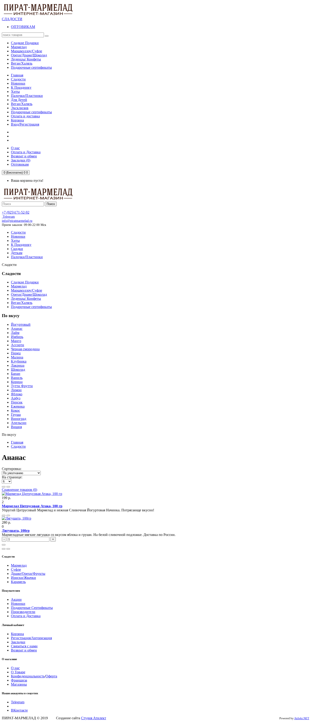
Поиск (51, 204)
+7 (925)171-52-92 (15, 212)
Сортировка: (11, 469)
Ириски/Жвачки (23, 578)
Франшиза (19, 680)
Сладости (18, 79)
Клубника (18, 361)
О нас (15, 668)
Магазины (19, 684)
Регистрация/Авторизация (31, 638)
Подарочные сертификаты (31, 112)
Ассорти (17, 345)
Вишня (16, 427)
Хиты (15, 91)
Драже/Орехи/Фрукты (28, 574)
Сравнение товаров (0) (19, 490)
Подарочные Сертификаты (32, 608)
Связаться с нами (24, 646)
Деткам (16, 253)
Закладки (18, 642)
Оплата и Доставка (26, 616)
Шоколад (18, 369)
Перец (16, 353)
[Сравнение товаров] (8, 515)
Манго (16, 341)
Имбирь (17, 337)
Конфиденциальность (28, 676)
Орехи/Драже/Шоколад (29, 294)
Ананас (17, 329)
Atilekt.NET (301, 718)
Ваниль (17, 378)
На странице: (12, 477)
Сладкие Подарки (25, 282)
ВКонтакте (19, 710)
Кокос (15, 410)
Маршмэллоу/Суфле (26, 290)
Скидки (17, 249)
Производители (23, 612)
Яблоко (16, 394)
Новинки (18, 83)
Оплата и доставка (25, 116)
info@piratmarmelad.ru (17, 220)
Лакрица (17, 365)
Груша (16, 415)
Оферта (51, 676)
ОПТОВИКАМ (23, 27)
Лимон (16, 390)
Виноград (18, 419)
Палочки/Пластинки (27, 96)
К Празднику (21, 87)
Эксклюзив (19, 108)
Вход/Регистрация (25, 124)
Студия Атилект (93, 718)
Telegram (8, 216)
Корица (17, 382)
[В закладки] (3, 515)
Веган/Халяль (21, 104)
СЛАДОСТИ (12, 19)
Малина (17, 357)
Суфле (16, 569)
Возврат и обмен (24, 650)
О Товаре (18, 672)
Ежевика (18, 406)
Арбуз (15, 398)
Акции (16, 599)
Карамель (18, 582)
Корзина (17, 120)
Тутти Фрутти (22, 386)
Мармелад (19, 286)
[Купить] (3, 544)
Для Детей (19, 100)
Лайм (15, 333)
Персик (17, 402)
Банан (15, 374)
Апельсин (18, 423)
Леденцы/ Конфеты (26, 298)
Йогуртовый (21, 324)
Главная (17, 75)
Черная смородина (25, 349)
